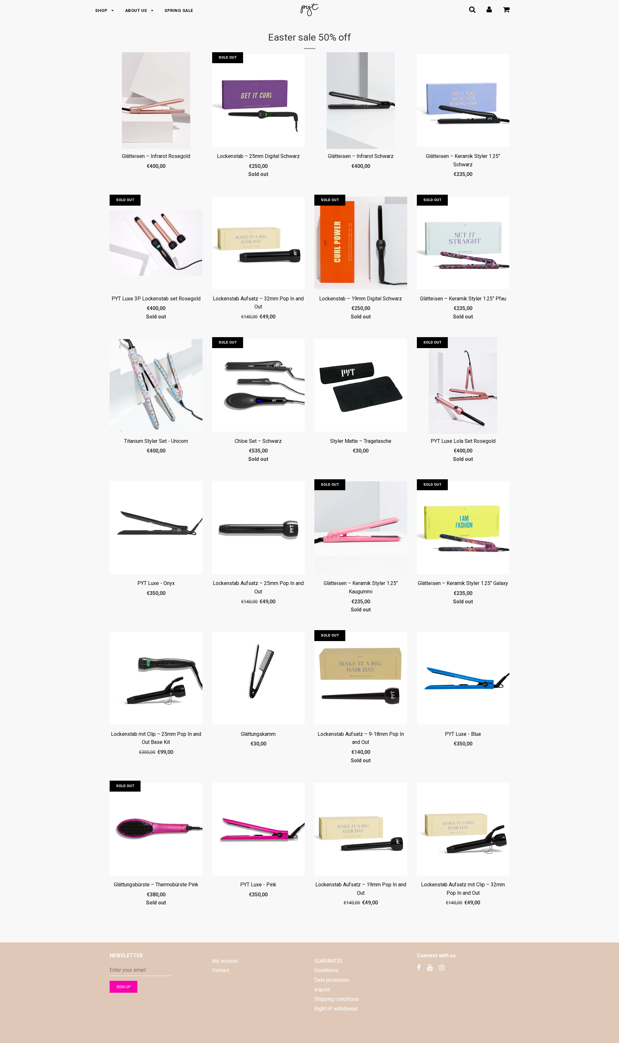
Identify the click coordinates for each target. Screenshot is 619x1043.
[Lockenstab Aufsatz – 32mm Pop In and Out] (258, 243)
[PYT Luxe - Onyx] (156, 527)
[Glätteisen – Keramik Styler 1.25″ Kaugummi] (360, 527)
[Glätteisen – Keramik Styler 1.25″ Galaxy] (463, 527)
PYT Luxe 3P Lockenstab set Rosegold (156, 299)
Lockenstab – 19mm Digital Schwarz (360, 299)
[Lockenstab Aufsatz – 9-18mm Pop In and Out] (360, 678)
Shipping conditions (336, 999)
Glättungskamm (258, 734)
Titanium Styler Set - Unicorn (156, 441)
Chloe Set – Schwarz (258, 441)
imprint (322, 990)
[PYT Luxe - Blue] (463, 678)
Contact (220, 970)
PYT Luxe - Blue (463, 734)
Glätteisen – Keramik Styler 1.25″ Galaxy (463, 583)
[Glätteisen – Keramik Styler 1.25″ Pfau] (463, 243)
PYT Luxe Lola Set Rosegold (463, 441)
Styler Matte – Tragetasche (360, 441)
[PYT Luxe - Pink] (258, 829)
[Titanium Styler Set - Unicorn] (156, 385)
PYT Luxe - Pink (258, 885)
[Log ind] (489, 9)
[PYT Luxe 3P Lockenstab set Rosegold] (156, 243)
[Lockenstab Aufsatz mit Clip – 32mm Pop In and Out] (463, 829)
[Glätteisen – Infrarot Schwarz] (360, 100)
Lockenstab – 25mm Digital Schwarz (258, 156)
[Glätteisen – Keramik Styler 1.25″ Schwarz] (463, 100)
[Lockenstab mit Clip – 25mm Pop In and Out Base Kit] (156, 678)
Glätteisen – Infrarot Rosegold (156, 156)
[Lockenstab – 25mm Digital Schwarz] (258, 100)
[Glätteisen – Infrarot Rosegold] (156, 100)
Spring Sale (178, 10)
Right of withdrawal (336, 1009)
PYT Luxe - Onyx (156, 583)
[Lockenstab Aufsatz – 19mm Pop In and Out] (360, 829)
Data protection (331, 980)
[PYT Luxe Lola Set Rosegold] (463, 385)
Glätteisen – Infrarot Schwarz (361, 156)
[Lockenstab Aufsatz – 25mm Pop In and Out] (258, 527)
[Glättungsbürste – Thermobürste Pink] (156, 829)
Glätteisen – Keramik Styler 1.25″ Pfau (463, 299)
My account (225, 961)
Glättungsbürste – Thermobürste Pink (156, 885)
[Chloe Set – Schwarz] (258, 385)
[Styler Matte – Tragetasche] (360, 385)
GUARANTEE (328, 961)
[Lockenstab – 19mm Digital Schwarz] (360, 243)
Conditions (326, 970)
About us (136, 10)
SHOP (102, 10)
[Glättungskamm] (258, 678)
